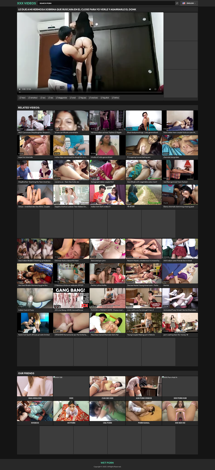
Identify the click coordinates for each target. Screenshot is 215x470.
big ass (83, 98)
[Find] (177, 3)
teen (23, 98)
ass (52, 98)
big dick (106, 98)
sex (44, 98)
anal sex (94, 98)
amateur (34, 98)
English (190, 3)
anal (74, 98)
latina (116, 98)
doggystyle (62, 98)
